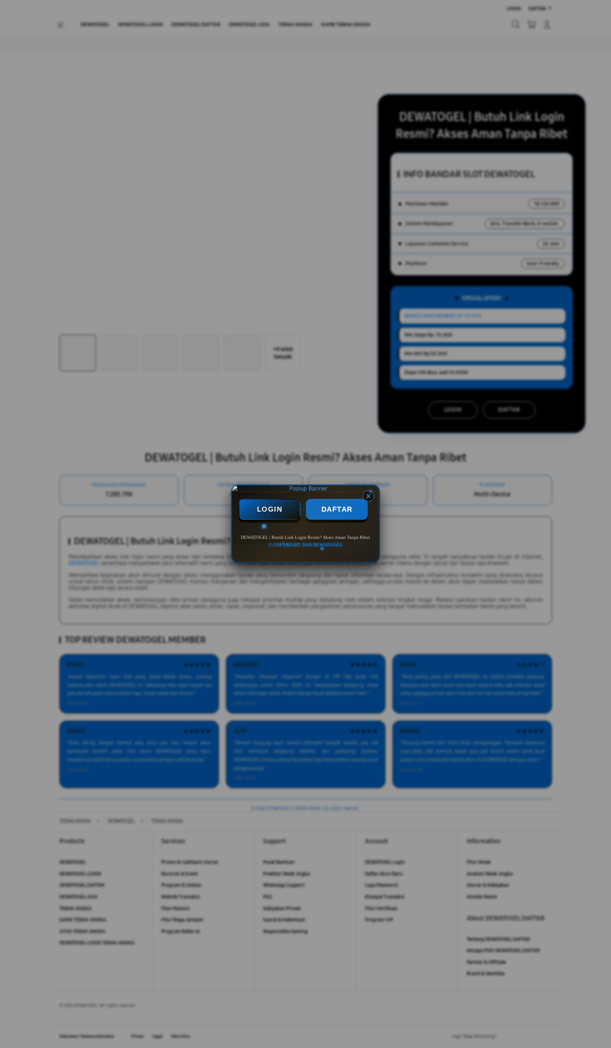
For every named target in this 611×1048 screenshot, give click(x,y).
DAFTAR (337, 509)
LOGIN (270, 509)
